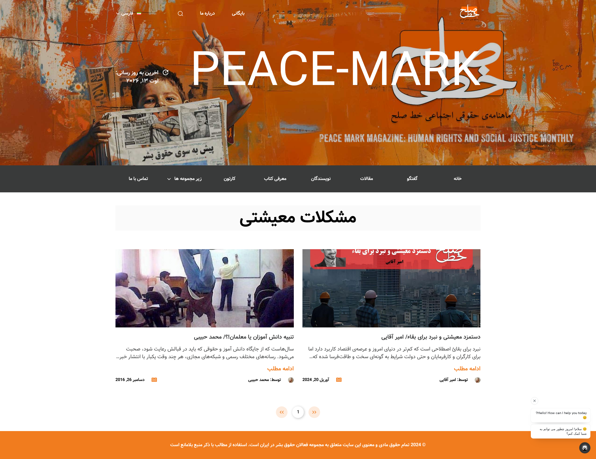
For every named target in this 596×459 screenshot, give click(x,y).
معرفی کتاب (275, 178)
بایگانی (238, 13)
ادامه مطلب (467, 369)
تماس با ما (138, 178)
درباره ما (207, 13)
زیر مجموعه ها (188, 178)
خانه (458, 178)
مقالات (366, 178)
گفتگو (412, 178)
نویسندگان (321, 178)
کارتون (229, 178)
